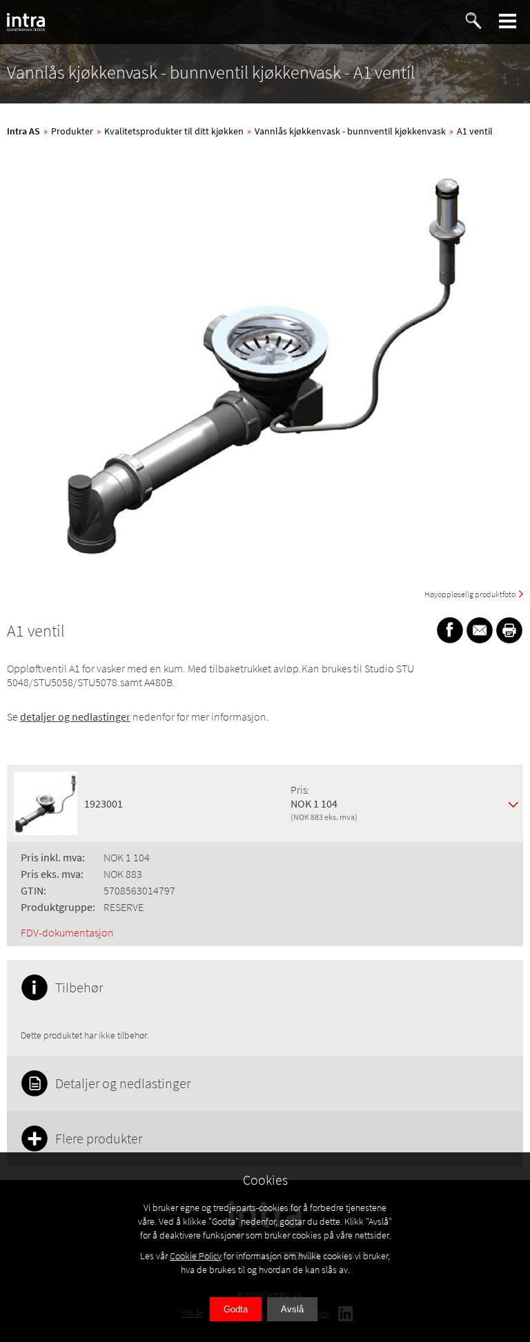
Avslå (292, 1309)
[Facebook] (450, 630)
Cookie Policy (196, 1256)
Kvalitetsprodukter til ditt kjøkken (174, 131)
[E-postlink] (479, 630)
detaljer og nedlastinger (75, 716)
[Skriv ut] (509, 630)
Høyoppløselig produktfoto (470, 594)
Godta (236, 1309)
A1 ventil (475, 131)
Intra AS (23, 131)
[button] (508, 21)
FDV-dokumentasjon (67, 932)
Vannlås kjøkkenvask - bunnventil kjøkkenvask (350, 131)
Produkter (72, 131)
